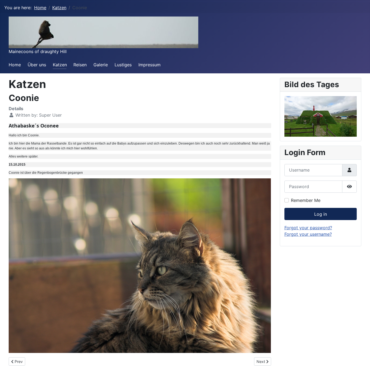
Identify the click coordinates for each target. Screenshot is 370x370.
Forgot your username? (308, 234)
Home (15, 64)
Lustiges (123, 64)
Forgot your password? (308, 227)
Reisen (80, 64)
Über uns (37, 64)
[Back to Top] (360, 360)
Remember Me (305, 200)
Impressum (149, 64)
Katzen (60, 64)
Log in (320, 214)
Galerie (100, 64)
